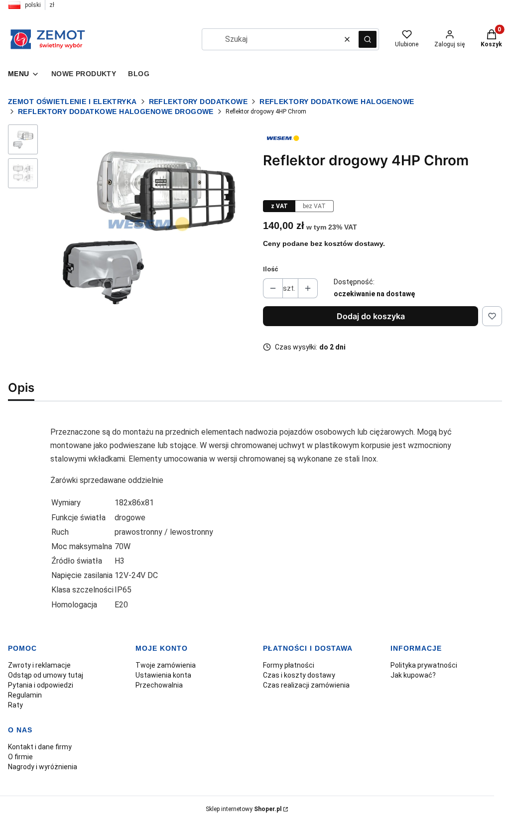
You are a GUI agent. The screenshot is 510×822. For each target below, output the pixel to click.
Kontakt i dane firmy (40, 747)
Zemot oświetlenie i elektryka (72, 102)
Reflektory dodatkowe (198, 102)
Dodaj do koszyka (371, 316)
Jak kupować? (413, 675)
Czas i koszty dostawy (299, 675)
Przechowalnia (159, 685)
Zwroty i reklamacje (39, 665)
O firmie (20, 757)
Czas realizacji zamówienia (306, 685)
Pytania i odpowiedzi (40, 685)
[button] (368, 39)
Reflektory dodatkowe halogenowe (336, 102)
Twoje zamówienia (165, 665)
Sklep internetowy (243, 809)
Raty (15, 705)
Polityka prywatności (423, 665)
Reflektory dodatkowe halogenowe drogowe (116, 112)
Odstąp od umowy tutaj (45, 675)
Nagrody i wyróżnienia (42, 767)
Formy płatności (288, 665)
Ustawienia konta (163, 675)
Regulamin (25, 695)
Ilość (270, 269)
